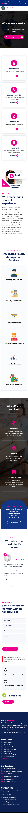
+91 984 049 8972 (14, 696)
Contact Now (14, 522)
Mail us (9, 701)
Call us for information (13, 694)
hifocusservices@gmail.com (15, 2)
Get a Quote (11, 649)
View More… (4, 758)
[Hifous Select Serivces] (8, 8)
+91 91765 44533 (7, 794)
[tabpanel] (14, 567)
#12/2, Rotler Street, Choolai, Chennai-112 (15, 4)
